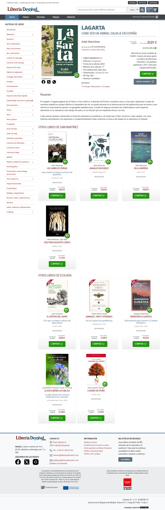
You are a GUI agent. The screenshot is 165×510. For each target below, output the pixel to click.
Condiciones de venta (27, 3)
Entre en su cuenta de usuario (144, 17)
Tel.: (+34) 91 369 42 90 (62, 450)
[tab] (45, 95)
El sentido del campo (57, 316)
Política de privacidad (93, 451)
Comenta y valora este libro (93, 49)
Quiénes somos (12, 3)
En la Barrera (141, 168)
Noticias (142, 3)
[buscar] (142, 9)
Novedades (11, 29)
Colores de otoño (96, 390)
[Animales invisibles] (99, 147)
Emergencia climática (141, 316)
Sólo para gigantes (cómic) (57, 242)
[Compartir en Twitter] (49, 81)
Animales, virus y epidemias (99, 316)
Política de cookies (92, 453)
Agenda (132, 3)
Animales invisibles (99, 168)
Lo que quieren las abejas (57, 390)
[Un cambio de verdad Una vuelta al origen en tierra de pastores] (57, 147)
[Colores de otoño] (96, 369)
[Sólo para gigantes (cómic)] (57, 221)
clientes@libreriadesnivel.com (65, 455)
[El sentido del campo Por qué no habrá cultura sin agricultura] (57, 295)
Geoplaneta (96, 61)
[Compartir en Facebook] (43, 81)
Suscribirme (125, 459)
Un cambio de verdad (57, 168)
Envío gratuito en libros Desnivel (47, 3)
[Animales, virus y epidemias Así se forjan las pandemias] (99, 295)
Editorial (153, 3)
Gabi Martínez (90, 41)
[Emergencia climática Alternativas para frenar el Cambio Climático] (141, 295)
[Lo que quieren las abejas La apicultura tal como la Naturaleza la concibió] (57, 369)
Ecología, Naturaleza (91, 86)
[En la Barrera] (141, 147)
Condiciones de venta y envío (96, 445)
